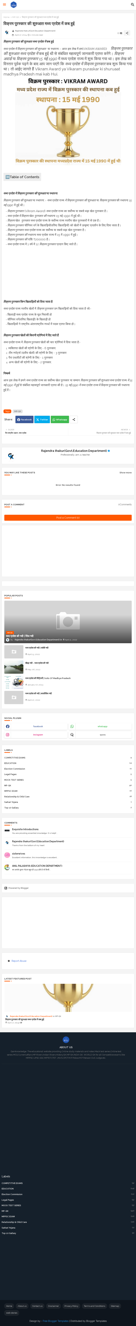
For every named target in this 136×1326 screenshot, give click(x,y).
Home (6, 17)
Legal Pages (68, 774)
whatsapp (102, 726)
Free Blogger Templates (56, 1321)
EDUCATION (68, 763)
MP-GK (15, 17)
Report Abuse (19, 961)
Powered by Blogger (18, 888)
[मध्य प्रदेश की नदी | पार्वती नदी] (13, 651)
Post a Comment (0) (68, 517)
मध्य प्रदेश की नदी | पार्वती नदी (36, 648)
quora (102, 735)
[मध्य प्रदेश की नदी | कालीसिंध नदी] (13, 697)
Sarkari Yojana (68, 802)
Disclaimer (53, 1306)
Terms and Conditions (94, 1306)
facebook (38, 726)
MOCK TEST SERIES (68, 780)
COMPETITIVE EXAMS (68, 757)
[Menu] (4, 4)
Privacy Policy (71, 1306)
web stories (11, 1313)
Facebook (26, 419)
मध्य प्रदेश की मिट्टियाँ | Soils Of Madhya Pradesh (48, 678)
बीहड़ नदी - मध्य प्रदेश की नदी (37, 663)
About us (22, 1306)
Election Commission (68, 769)
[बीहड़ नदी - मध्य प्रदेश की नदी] (13, 667)
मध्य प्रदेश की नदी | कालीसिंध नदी (38, 693)
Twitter (44, 419)
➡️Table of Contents (22, 177)
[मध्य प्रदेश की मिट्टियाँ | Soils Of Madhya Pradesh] (13, 682)
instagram (38, 735)
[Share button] (74, 419)
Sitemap (115, 1306)
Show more (126, 472)
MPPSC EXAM (68, 791)
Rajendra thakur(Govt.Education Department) (74, 450)
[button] (132, 4)
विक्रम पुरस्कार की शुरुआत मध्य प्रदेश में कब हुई (24, 1019)
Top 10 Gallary (68, 807)
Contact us (37, 1306)
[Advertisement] (68, 276)
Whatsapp (61, 419)
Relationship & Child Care (68, 796)
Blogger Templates (96, 1321)
